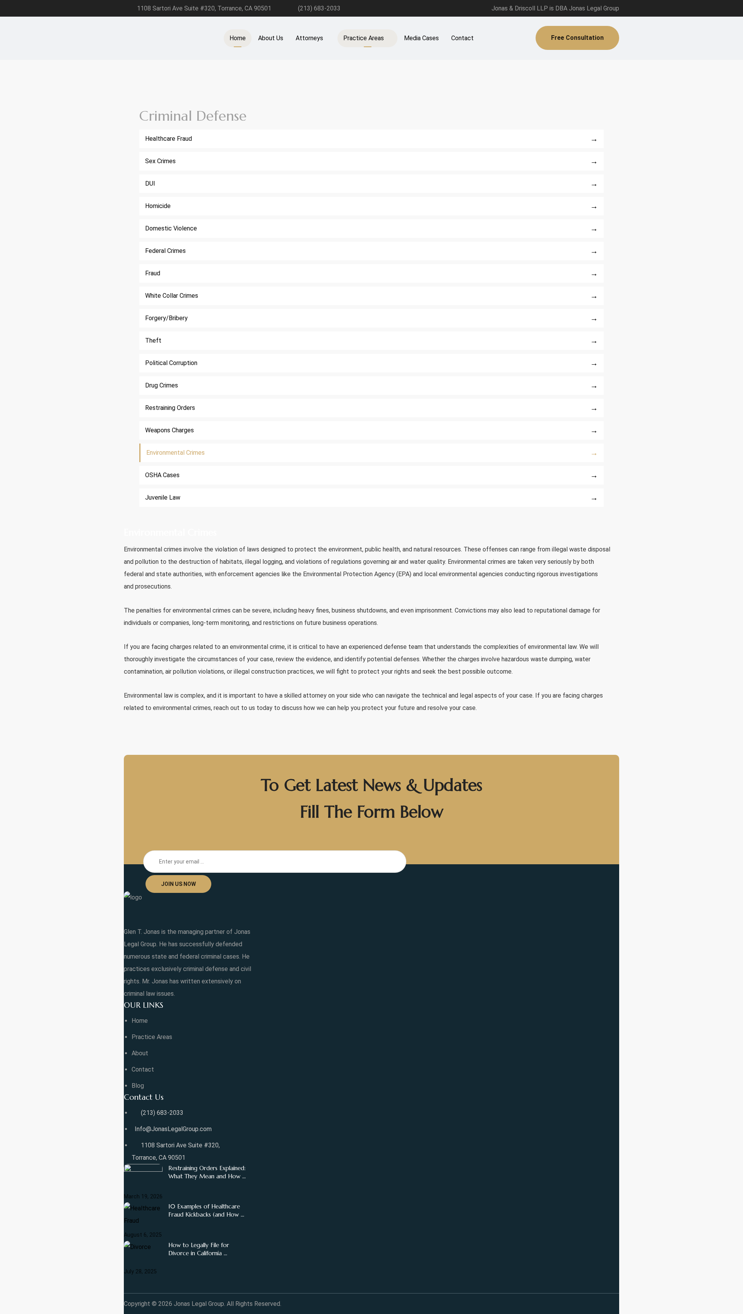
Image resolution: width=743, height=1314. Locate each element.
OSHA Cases (162, 475)
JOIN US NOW (178, 884)
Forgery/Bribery (166, 318)
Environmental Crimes (175, 452)
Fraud (152, 273)
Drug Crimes (161, 385)
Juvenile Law (162, 497)
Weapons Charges (169, 430)
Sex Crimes (160, 161)
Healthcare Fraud (168, 138)
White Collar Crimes (171, 295)
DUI (150, 183)
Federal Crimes (165, 250)
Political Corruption (171, 363)
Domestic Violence (171, 228)
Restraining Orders (170, 407)
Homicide (158, 206)
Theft (153, 340)
